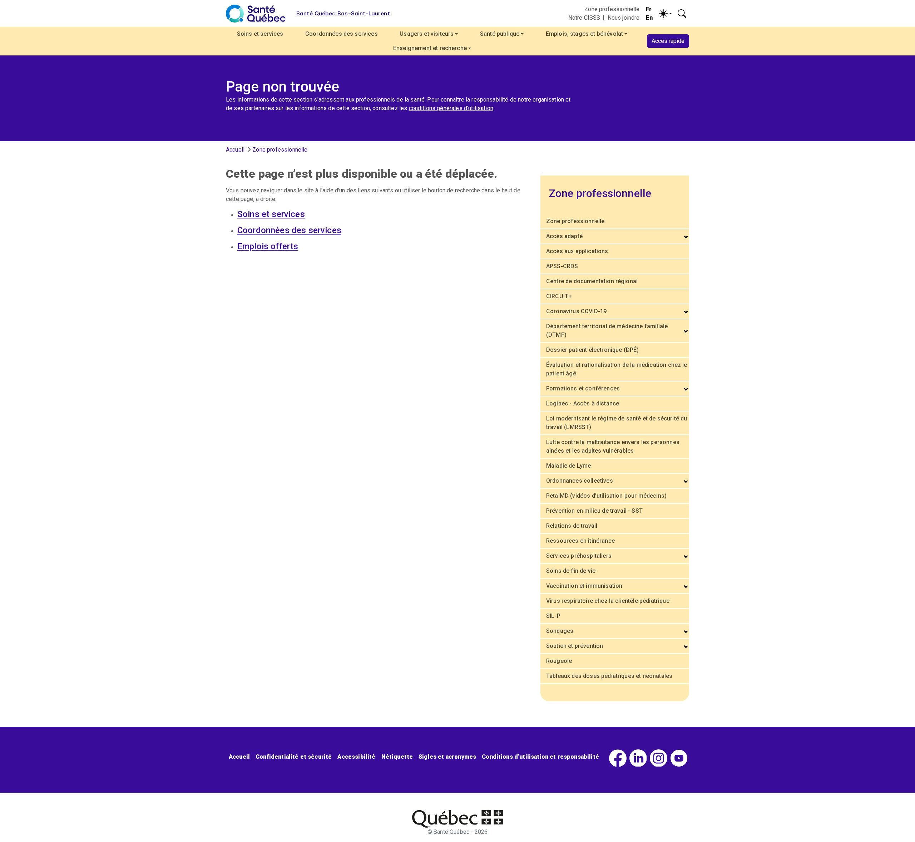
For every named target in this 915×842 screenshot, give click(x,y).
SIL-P (553, 615)
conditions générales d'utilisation (451, 108)
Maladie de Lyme (568, 465)
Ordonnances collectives (579, 480)
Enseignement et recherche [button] (430, 48)
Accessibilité (356, 756)
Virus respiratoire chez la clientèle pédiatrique (607, 600)
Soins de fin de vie (570, 570)
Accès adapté (564, 236)
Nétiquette (397, 756)
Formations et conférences (583, 388)
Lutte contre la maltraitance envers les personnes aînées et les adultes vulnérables (612, 446)
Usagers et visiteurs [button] (427, 33)
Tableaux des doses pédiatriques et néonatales (609, 676)
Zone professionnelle (611, 9)
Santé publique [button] (499, 33)
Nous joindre (624, 17)
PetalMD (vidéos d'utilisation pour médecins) (606, 495)
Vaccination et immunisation (584, 585)
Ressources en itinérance (580, 540)
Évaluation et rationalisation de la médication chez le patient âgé (616, 369)
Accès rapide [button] (668, 41)
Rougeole (559, 661)
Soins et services (260, 33)
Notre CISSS (584, 17)
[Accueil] (256, 14)
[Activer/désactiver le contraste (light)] (665, 13)
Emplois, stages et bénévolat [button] (584, 33)
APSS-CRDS (562, 266)
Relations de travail (571, 525)
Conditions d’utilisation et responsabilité (540, 756)
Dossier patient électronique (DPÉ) (592, 349)
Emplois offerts (267, 246)
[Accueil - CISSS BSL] (457, 819)
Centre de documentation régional (592, 281)
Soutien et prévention (574, 645)
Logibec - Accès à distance (582, 403)
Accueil (235, 149)
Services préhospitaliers (579, 555)
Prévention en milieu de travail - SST (594, 510)
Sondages (559, 630)
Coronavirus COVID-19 (576, 311)
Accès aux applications (577, 251)
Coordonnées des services (341, 33)
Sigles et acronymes (447, 756)
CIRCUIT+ (559, 296)
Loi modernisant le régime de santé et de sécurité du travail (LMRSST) (616, 422)
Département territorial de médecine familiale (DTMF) (607, 330)
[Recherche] (682, 13)
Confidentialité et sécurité (294, 756)
